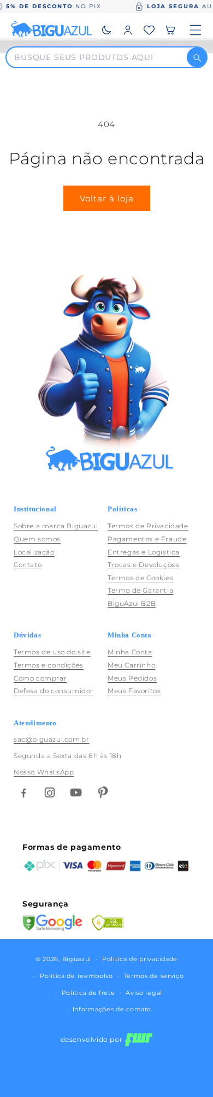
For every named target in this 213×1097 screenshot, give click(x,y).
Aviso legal (144, 993)
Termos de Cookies (140, 578)
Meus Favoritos (134, 691)
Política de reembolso (76, 976)
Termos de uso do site (52, 652)
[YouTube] (76, 792)
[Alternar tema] (106, 30)
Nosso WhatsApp (44, 772)
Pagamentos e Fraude (147, 539)
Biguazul (77, 959)
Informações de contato (112, 1009)
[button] (170, 30)
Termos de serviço (154, 976)
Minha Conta (130, 652)
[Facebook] (23, 792)
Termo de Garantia (140, 590)
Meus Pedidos (132, 678)
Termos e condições (49, 665)
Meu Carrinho (131, 665)
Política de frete (88, 993)
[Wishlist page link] (149, 30)
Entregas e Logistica (144, 552)
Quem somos (37, 539)
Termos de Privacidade (148, 526)
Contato (28, 565)
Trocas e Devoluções (143, 565)
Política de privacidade (139, 959)
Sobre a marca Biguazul (56, 526)
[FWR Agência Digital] (138, 1039)
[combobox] (100, 57)
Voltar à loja (107, 198)
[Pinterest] (102, 792)
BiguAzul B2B (132, 603)
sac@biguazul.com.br (51, 739)
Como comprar (40, 678)
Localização (34, 552)
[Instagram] (50, 792)
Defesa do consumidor (53, 691)
